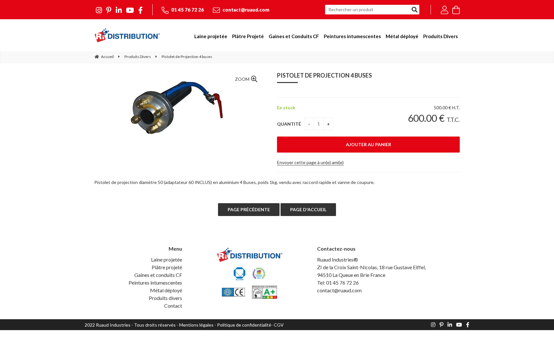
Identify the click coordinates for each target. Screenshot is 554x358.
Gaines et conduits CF (158, 275)
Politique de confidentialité (244, 325)
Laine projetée (166, 259)
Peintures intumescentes (155, 282)
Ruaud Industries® (337, 259)
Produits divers (165, 298)
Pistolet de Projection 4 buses (324, 75)
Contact (173, 306)
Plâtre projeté (167, 267)
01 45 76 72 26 (187, 9)
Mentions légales (196, 325)
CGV (279, 325)
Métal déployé (166, 290)
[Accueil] (127, 35)
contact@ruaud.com (245, 9)
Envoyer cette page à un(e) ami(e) (310, 162)
